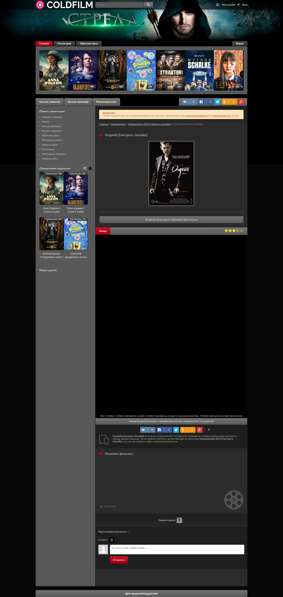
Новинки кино (118, 124)
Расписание (64, 43)
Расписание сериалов (54, 154)
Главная (44, 43)
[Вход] (112, 540)
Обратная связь (89, 43)
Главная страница (52, 117)
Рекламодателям (106, 102)
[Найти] (148, 5)
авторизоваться (222, 115)
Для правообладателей (142, 593)
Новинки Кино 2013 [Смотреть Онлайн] (149, 124)
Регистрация (228, 4)
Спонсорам (48, 149)
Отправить (119, 560)
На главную (64, 5)
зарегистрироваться (197, 115)
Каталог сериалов (49, 102)
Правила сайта (50, 158)
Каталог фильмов (78, 102)
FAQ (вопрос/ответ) (52, 140)
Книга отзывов (50, 144)
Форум (240, 43)
